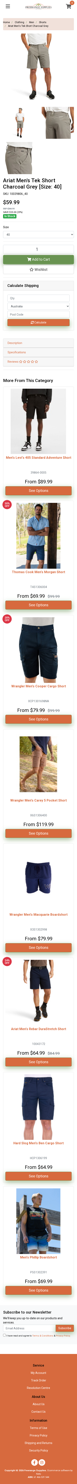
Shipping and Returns (38, 1443)
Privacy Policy (63, 1335)
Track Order (38, 1380)
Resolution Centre (38, 1388)
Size (6, 227)
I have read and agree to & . (38, 1335)
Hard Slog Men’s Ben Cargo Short (38, 1143)
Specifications (17, 352)
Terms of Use (38, 1428)
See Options (38, 491)
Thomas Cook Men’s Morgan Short (38, 572)
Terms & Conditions (42, 1335)
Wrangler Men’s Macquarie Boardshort (38, 915)
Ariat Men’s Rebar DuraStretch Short (38, 1029)
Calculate (40, 322)
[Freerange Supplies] (38, 6)
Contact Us (38, 1411)
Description (15, 343)
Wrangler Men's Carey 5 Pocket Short (38, 800)
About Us (39, 1404)
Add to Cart (40, 259)
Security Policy (38, 1450)
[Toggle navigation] (8, 7)
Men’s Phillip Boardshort (38, 1257)
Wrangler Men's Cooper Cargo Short (38, 686)
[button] (38, 269)
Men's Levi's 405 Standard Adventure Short (38, 458)
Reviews (13, 361)
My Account (38, 1372)
